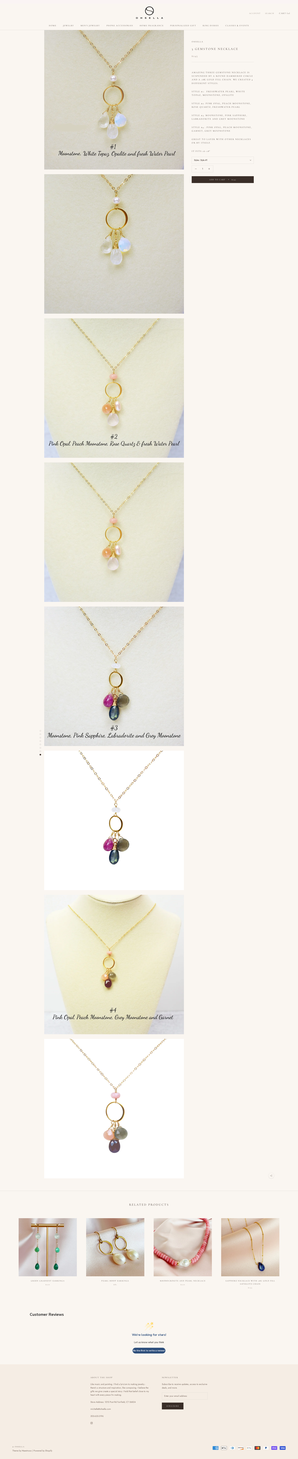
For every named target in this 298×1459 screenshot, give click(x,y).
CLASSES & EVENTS (237, 25)
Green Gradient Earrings (48, 1281)
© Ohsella (18, 1447)
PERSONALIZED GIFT (183, 25)
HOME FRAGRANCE (152, 25)
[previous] (9, 1250)
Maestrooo (27, 1450)
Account (255, 13)
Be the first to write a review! (149, 1350)
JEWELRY (68, 25)
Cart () (284, 13)
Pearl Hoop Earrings (115, 1281)
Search (269, 13)
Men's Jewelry (90, 25)
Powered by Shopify (43, 1450)
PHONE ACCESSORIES (119, 25)
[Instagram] (91, 1423)
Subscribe (172, 1406)
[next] (288, 1250)
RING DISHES (211, 25)
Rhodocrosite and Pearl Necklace (182, 1281)
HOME (52, 25)
